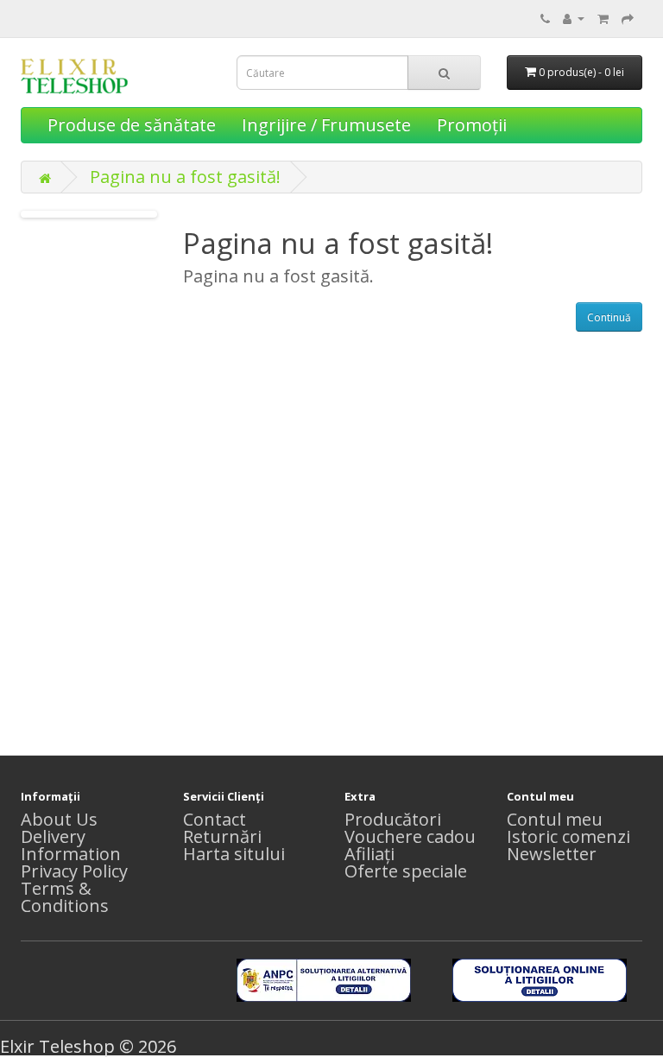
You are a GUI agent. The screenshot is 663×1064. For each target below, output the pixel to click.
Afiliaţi (369, 853)
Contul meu (555, 819)
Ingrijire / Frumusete (326, 124)
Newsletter (552, 853)
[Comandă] (628, 16)
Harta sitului (234, 853)
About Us (59, 819)
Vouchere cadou (410, 836)
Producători (392, 819)
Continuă (609, 317)
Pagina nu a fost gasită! (185, 176)
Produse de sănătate (131, 124)
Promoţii (472, 124)
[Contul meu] (573, 16)
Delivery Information (71, 845)
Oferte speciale (405, 871)
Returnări (222, 836)
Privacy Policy (74, 871)
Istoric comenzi (568, 836)
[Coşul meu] (603, 16)
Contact (214, 819)
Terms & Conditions (65, 897)
